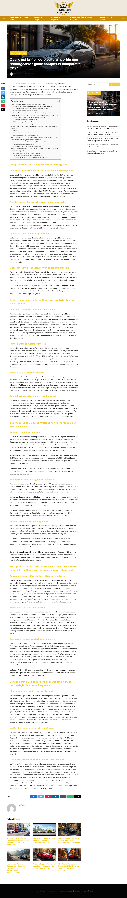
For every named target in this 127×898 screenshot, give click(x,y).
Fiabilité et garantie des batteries (25, 122)
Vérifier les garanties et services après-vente (29, 155)
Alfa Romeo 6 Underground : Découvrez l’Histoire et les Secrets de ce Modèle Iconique (69, 867)
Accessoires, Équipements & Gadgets (81, 18)
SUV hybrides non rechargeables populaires (28, 133)
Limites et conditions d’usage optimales (27, 111)
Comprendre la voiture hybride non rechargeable (29, 104)
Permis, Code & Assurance (106, 18)
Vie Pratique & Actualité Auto (19, 18)
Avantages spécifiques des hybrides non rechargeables (32, 108)
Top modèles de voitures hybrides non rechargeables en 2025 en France (34, 127)
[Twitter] (3, 93)
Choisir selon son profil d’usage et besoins (28, 153)
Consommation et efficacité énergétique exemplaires (31, 142)
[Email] (3, 109)
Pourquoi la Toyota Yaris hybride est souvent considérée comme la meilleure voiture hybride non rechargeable (35, 138)
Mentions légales (87, 891)
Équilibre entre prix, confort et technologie (28, 146)
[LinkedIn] (3, 97)
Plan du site (77, 891)
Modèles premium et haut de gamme (26, 135)
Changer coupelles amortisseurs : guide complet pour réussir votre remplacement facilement (102, 106)
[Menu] (4, 18)
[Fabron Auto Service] (63, 8)
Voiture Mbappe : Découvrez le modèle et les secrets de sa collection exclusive (44, 866)
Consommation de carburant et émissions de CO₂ (30, 117)
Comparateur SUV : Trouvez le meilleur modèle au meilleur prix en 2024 (44, 840)
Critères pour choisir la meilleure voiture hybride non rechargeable (35, 115)
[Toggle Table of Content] (57, 101)
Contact (70, 891)
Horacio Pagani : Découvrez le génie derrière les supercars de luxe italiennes (69, 840)
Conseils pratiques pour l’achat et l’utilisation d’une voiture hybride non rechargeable (35, 150)
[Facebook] (3, 89)
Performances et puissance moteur (26, 119)
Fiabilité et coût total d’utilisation (25, 144)
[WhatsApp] (3, 101)
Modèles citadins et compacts (24, 131)
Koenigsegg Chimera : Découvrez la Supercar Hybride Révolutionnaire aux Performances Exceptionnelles (18, 868)
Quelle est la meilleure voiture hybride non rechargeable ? (33, 113)
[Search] (123, 18)
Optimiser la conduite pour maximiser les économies (31, 157)
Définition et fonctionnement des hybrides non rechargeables (34, 106)
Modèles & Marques (38, 18)
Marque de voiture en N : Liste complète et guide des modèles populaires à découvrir (18, 841)
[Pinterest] (3, 105)
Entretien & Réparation (55, 18)
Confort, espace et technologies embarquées (29, 124)
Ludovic (22, 805)
